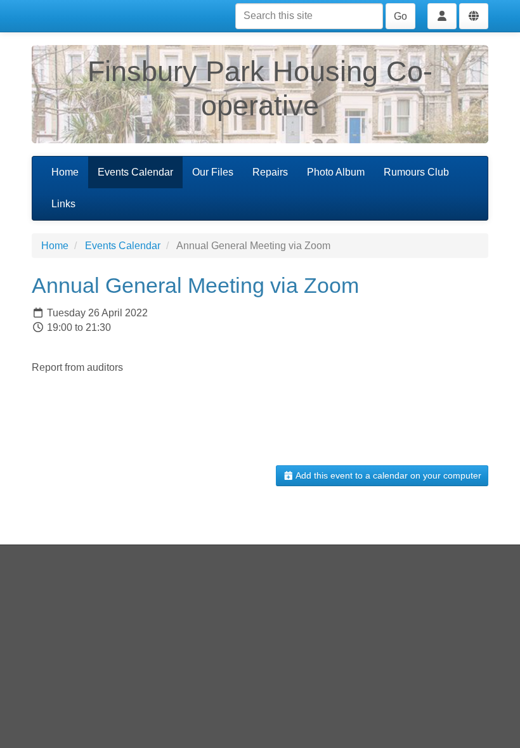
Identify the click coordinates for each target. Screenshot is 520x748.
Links (63, 203)
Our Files (212, 172)
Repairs (270, 172)
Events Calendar (135, 172)
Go (400, 16)
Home (65, 172)
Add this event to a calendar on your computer (387, 475)
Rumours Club (416, 172)
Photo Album (336, 172)
